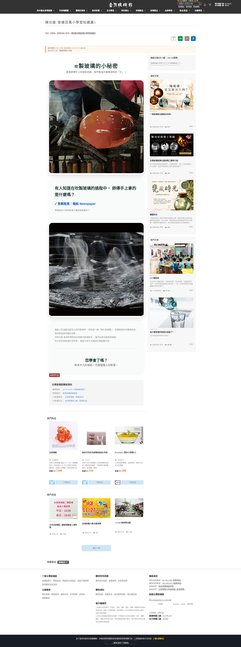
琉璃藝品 (181, 7)
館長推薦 (96, 11)
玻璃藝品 (154, 11)
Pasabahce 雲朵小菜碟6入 (125, 452)
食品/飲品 (183, 11)
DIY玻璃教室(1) (173, 63)
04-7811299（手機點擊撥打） (74, 389)
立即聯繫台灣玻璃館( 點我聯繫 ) (172, 589)
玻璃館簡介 (46, 581)
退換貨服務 (122, 581)
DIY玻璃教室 (157, 291)
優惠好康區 (80, 11)
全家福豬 (53, 452)
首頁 (47, 33)
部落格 (52, 33)
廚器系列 (120, 460)
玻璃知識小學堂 (63, 33)
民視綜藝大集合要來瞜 (91, 524)
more (191, 126)
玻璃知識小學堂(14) (158, 63)
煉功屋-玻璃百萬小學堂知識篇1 (83, 33)
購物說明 (99, 594)
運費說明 (112, 581)
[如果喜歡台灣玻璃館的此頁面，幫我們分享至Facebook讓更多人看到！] (193, 38)
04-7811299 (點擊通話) (171, 580)
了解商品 (66, 482)
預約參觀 (46, 594)
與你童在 (125, 11)
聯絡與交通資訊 (69, 581)
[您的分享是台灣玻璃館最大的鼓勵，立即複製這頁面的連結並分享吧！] (187, 38)
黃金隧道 (196, 7)
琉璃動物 (55, 460)
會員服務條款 (120, 594)
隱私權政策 (132, 594)
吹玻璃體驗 (64, 11)
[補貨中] (117, 482)
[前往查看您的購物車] (210, 5)
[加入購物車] (52, 482)
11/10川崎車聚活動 (123, 523)
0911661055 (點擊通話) (172, 583)
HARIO (87, 460)
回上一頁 (96, 548)
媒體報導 (46, 598)
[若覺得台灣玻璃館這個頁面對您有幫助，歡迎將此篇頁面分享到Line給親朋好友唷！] (180, 38)
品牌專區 (168, 11)
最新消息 (64, 594)
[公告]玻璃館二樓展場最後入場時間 (63, 526)
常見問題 (73, 594)
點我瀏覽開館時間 (70, 393)
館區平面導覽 (83, 581)
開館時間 (57, 581)
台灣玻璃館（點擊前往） (75, 397)
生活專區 (110, 11)
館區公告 (55, 534)
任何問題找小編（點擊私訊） (77, 401)
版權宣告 (108, 594)
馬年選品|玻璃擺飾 (44, 11)
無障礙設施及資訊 (49, 584)
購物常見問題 (101, 581)
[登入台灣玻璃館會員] (205, 5)
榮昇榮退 (189, 7)
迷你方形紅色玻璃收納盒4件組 (95, 452)
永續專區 (198, 11)
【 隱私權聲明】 (158, 639)
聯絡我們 (55, 594)
